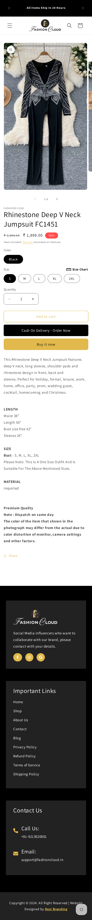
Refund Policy (24, 756)
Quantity (10, 289)
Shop (17, 711)
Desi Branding (56, 909)
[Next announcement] (83, 8)
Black (13, 259)
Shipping (27, 242)
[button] (9, 25)
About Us (20, 720)
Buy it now (46, 344)
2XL (72, 278)
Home (18, 702)
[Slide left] (35, 199)
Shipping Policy (26, 774)
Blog (17, 738)
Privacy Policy (25, 747)
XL (55, 278)
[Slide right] (57, 199)
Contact (19, 729)
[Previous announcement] (9, 8)
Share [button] (13, 555)
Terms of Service (26, 765)
